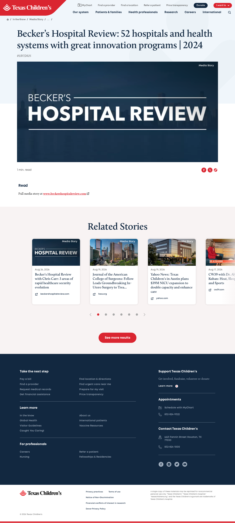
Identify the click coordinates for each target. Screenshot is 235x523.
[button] (215, 170)
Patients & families (108, 12)
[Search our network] (229, 12)
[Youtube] (184, 464)
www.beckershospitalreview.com (64, 193)
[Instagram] (169, 464)
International (212, 12)
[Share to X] (210, 170)
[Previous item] (91, 314)
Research (171, 12)
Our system (81, 12)
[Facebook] (161, 464)
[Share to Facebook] (203, 170)
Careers (190, 12)
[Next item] (143, 314)
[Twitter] (176, 464)
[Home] (8, 19)
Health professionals (143, 12)
